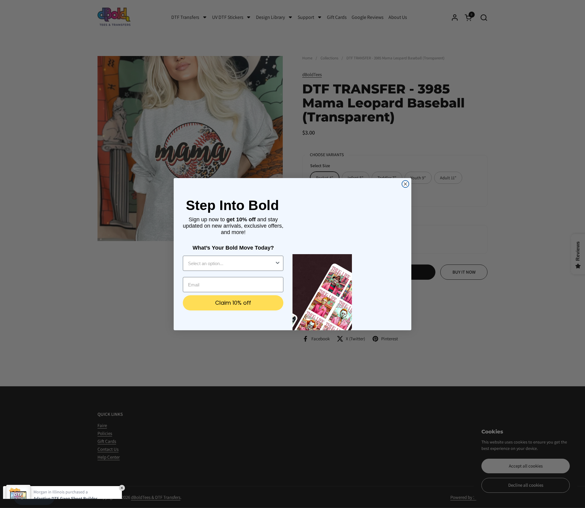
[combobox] (231, 263)
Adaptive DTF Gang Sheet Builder (65, 475)
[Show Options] (278, 263)
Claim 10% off (233, 303)
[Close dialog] (405, 183)
